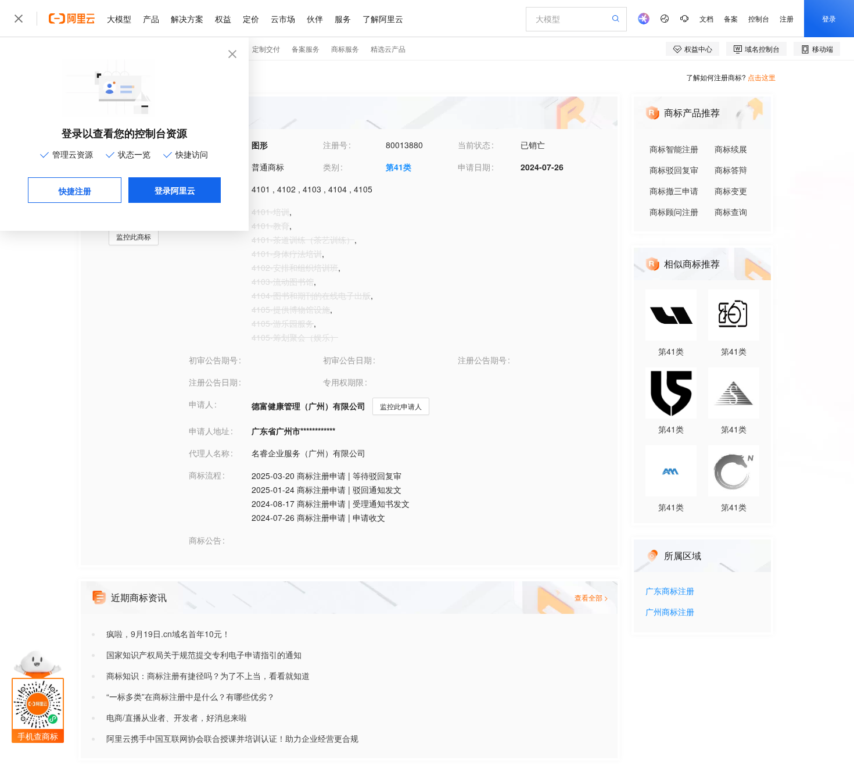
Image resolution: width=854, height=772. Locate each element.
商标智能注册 (674, 149)
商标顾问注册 (674, 211)
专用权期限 (343, 382)
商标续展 (731, 149)
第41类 (398, 167)
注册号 (335, 145)
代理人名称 (209, 453)
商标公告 (205, 540)
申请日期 (474, 167)
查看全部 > (591, 597)
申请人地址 (209, 431)
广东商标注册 (669, 591)
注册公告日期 (213, 382)
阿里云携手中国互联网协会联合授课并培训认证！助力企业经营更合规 (232, 738)
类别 (331, 167)
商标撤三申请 (674, 190)
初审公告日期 (347, 360)
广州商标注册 (669, 612)
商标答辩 (731, 170)
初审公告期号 (213, 360)
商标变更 (731, 190)
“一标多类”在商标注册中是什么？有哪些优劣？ (190, 696)
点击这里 (762, 77)
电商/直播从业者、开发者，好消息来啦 (176, 717)
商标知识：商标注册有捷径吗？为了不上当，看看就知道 (208, 675)
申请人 (201, 404)
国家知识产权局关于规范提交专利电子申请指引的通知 (204, 654)
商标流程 (205, 475)
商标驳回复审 (674, 170)
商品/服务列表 (214, 211)
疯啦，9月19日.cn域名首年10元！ (168, 633)
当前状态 (474, 145)
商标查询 (731, 211)
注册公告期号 (482, 360)
